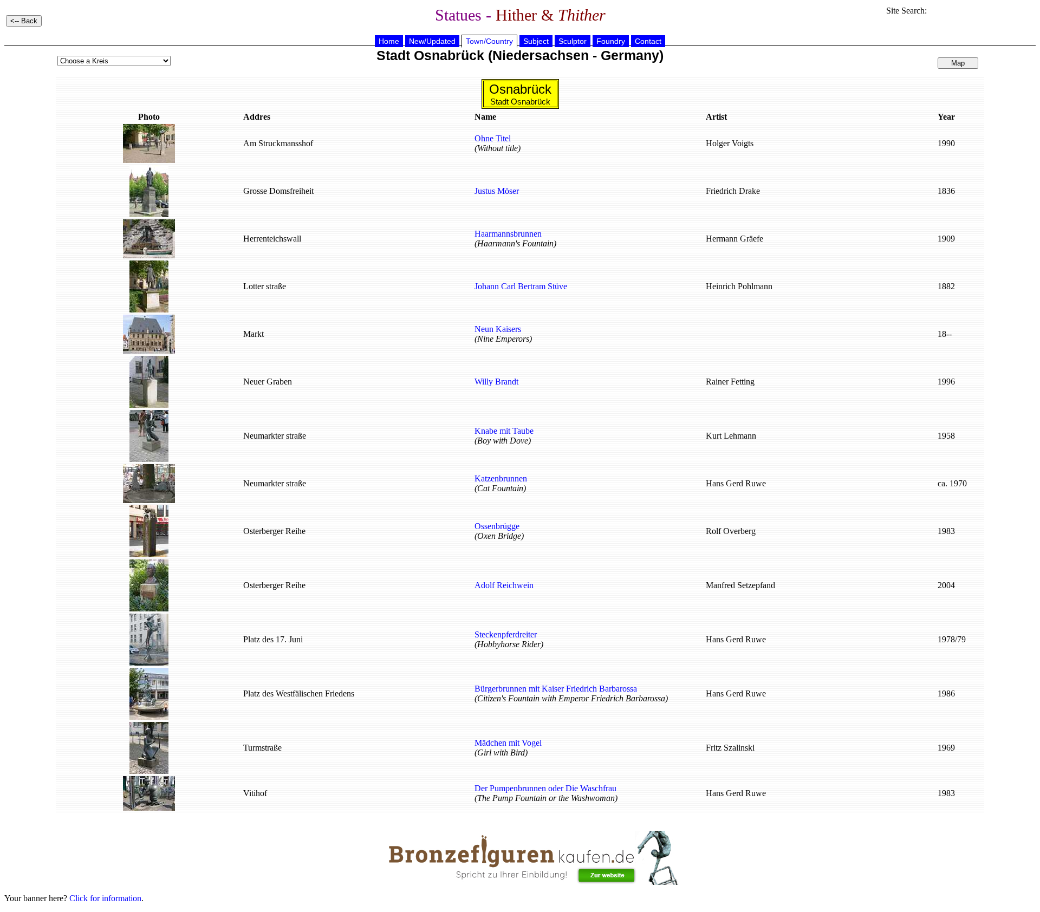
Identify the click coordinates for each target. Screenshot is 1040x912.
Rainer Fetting (730, 381)
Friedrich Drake (733, 191)
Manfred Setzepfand (740, 585)
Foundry (610, 41)
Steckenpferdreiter (505, 634)
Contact (648, 41)
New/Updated (432, 41)
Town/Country (489, 41)
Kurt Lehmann (731, 435)
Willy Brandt (496, 381)
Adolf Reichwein (504, 585)
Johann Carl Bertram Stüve (520, 286)
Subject (536, 41)
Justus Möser (496, 191)
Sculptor (572, 41)
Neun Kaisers (497, 329)
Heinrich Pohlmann (739, 286)
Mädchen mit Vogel (508, 742)
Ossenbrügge (496, 526)
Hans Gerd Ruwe (736, 483)
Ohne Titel (492, 138)
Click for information (105, 898)
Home (389, 41)
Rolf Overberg (731, 531)
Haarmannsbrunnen (508, 233)
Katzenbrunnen (500, 478)
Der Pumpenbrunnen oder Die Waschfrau (545, 788)
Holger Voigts (729, 143)
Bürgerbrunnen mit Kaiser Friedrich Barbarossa (555, 688)
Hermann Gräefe (734, 238)
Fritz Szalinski (730, 747)
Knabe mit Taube (504, 430)
